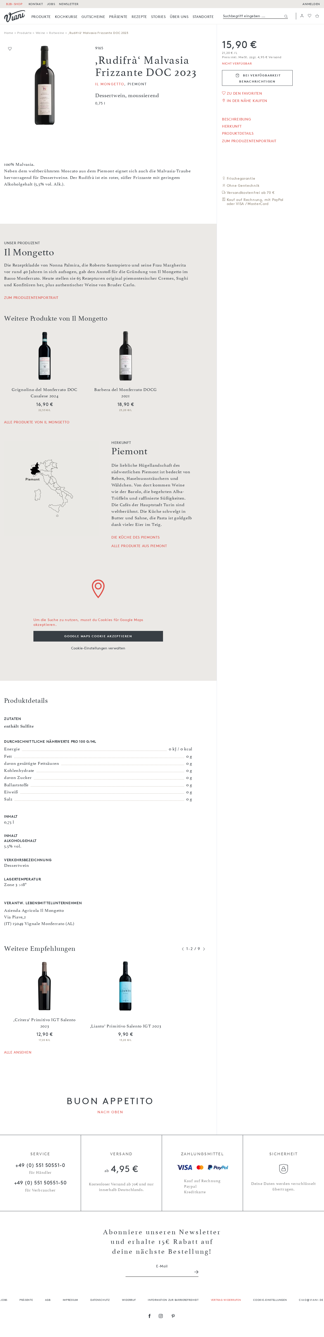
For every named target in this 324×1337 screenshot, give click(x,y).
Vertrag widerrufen (226, 1299)
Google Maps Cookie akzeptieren (98, 636)
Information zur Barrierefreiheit (173, 1299)
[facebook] (150, 1316)
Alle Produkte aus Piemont (139, 546)
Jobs (4, 1299)
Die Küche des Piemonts (135, 537)
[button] (302, 16)
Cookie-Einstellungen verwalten (98, 648)
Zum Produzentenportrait (249, 141)
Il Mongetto (109, 84)
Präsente (26, 1299)
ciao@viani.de (311, 1299)
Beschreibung (236, 119)
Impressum (70, 1299)
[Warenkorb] (317, 16)
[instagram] (161, 1316)
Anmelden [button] (311, 4)
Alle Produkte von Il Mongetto (36, 422)
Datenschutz (100, 1299)
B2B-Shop (14, 4)
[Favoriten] (309, 16)
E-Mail (162, 1266)
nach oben (110, 1112)
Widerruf (129, 1299)
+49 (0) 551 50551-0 (40, 1165)
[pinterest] (173, 1316)
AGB (48, 1299)
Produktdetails (238, 133)
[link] (41, 16)
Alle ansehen (17, 1052)
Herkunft (232, 126)
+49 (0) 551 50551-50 (40, 1183)
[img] (14, 16)
